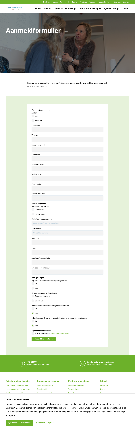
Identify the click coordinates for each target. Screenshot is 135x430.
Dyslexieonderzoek (50, 2)
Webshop (93, 2)
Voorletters (36, 125)
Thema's (47, 8)
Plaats (34, 248)
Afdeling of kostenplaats (41, 258)
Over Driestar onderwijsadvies (17, 385)
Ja (36, 283)
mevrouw (38, 120)
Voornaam (35, 135)
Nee (36, 288)
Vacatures (83, 2)
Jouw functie (36, 184)
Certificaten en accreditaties (16, 393)
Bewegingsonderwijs (76, 385)
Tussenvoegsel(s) (38, 145)
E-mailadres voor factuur (40, 268)
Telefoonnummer (38, 164)
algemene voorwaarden (60, 333)
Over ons (117, 2)
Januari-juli (39, 301)
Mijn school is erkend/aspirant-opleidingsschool (49, 280)
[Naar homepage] (14, 8)
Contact (125, 8)
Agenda (107, 8)
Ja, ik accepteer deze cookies (19, 423)
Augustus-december (42, 296)
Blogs (116, 8)
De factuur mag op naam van (42, 219)
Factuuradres (36, 229)
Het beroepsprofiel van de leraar (18, 389)
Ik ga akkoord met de (52, 333)
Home (37, 8)
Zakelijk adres (40, 214)
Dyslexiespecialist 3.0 (45, 385)
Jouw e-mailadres (38, 194)
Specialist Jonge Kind (76, 393)
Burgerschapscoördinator (46, 393)
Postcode (35, 238)
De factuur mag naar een (40, 206)
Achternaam (36, 155)
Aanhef (34, 113)
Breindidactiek (42, 389)
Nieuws (74, 2)
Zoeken (126, 2)
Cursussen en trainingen (65, 8)
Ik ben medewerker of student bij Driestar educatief (50, 305)
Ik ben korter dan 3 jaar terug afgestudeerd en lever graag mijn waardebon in (59, 318)
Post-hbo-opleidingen (90, 8)
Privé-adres (39, 209)
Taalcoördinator (74, 389)
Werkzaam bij (36, 174)
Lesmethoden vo (105, 2)
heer (36, 116)
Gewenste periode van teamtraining (44, 293)
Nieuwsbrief (64, 2)
